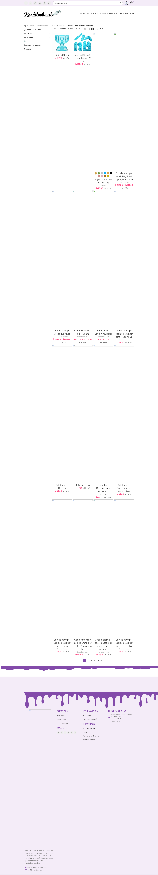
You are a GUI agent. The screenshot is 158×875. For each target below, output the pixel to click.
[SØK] (121, 3)
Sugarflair (103, 185)
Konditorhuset (124, 182)
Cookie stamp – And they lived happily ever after (124, 176)
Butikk (61, 25)
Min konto (61, 716)
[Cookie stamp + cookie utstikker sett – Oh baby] (124, 568)
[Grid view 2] (85, 28)
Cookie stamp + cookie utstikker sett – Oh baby (124, 642)
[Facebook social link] (26, 3)
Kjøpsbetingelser (89, 740)
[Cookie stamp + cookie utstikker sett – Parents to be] (83, 568)
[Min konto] (126, 3)
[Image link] (40, 778)
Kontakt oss (87, 715)
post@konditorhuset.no (36, 870)
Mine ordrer (61, 719)
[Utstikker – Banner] (62, 414)
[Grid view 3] (89, 28)
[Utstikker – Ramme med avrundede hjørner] (103, 414)
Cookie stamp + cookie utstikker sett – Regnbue (124, 333)
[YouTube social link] (40, 3)
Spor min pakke (63, 723)
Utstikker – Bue (82, 485)
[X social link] (30, 3)
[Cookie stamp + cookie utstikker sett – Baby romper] (103, 568)
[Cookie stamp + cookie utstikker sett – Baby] (62, 568)
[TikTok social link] (49, 3)
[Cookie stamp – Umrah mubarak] (103, 259)
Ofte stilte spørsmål (90, 719)
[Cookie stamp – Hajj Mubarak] (83, 259)
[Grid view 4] (92, 28)
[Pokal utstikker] (62, 43)
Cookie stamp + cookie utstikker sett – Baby (62, 642)
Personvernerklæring (91, 736)
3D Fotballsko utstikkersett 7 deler (83, 58)
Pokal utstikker (62, 55)
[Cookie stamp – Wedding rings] (62, 259)
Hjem (54, 25)
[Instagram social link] (35, 3)
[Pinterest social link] (44, 3)
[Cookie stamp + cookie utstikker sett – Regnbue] (124, 259)
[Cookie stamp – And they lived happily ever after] (124, 102)
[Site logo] (42, 13)
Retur (85, 732)
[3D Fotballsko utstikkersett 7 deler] (83, 43)
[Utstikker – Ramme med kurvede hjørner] (124, 414)
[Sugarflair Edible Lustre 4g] (103, 102)
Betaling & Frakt (89, 728)
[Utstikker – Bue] (83, 414)
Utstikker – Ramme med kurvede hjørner (124, 488)
